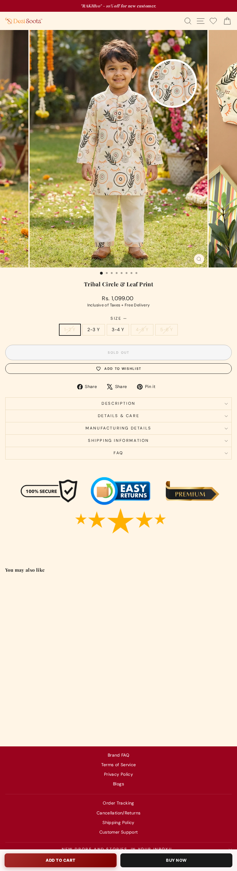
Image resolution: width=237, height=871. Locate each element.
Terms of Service (118, 764)
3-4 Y (118, 330)
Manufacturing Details (118, 428)
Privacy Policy (118, 774)
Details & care (118, 415)
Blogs (118, 784)
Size (118, 318)
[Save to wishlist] (88, 586)
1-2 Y (70, 330)
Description (118, 403)
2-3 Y (93, 330)
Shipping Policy (118, 822)
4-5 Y (142, 330)
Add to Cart (61, 860)
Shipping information (118, 440)
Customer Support (118, 832)
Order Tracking (118, 803)
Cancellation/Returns (119, 813)
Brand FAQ (118, 755)
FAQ (118, 452)
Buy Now (176, 860)
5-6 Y (166, 330)
